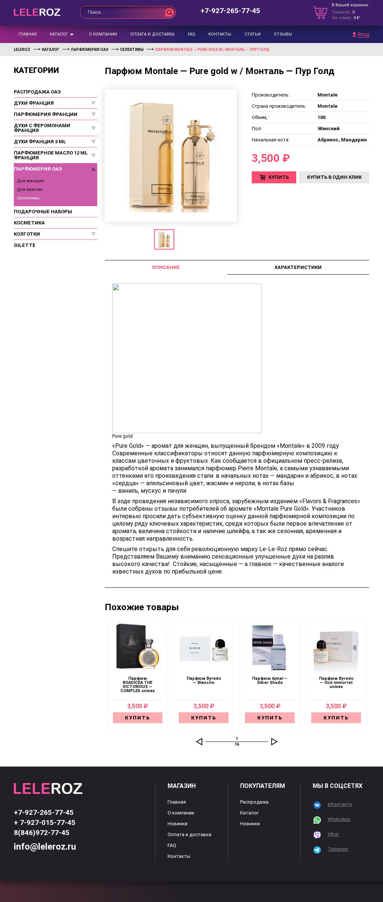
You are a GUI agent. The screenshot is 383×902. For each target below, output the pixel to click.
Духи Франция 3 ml (40, 141)
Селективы (28, 198)
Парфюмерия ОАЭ (38, 168)
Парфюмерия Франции (45, 114)
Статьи (253, 34)
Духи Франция (34, 103)
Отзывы (283, 34)
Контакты (219, 34)
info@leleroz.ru (45, 846)
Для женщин (30, 180)
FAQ (191, 34)
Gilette (25, 245)
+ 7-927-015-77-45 (45, 822)
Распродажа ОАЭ (37, 91)
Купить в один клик (334, 177)
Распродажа (254, 801)
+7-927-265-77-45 (230, 10)
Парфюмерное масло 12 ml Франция (51, 155)
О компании (103, 34)
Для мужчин (30, 189)
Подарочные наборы (43, 211)
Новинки (177, 823)
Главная (27, 34)
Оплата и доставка (152, 34)
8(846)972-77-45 (42, 832)
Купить (279, 177)
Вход (363, 34)
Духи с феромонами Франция (42, 128)
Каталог (59, 34)
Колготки (27, 234)
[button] (199, 741)
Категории (36, 70)
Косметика (29, 222)
